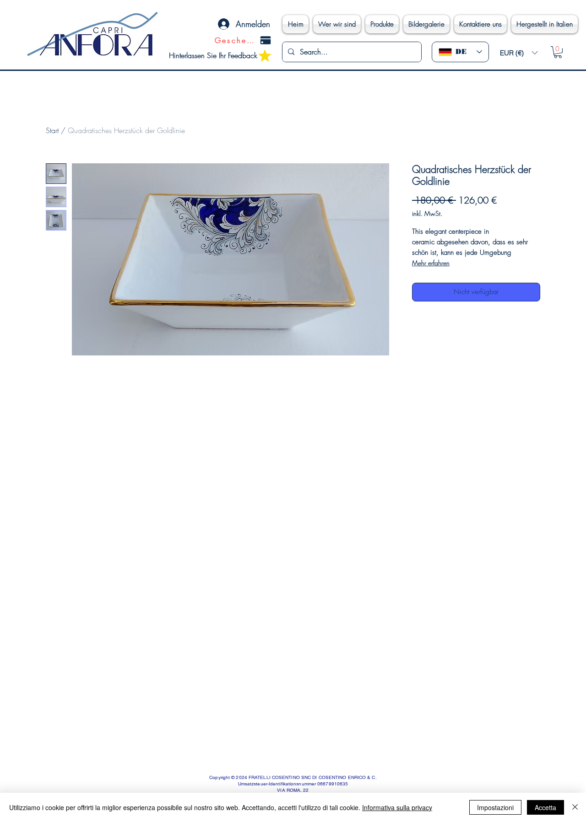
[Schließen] (575, 807)
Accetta (545, 807)
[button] (519, 53)
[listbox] (519, 53)
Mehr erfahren (431, 262)
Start (52, 130)
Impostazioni (495, 807)
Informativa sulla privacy (397, 807)
